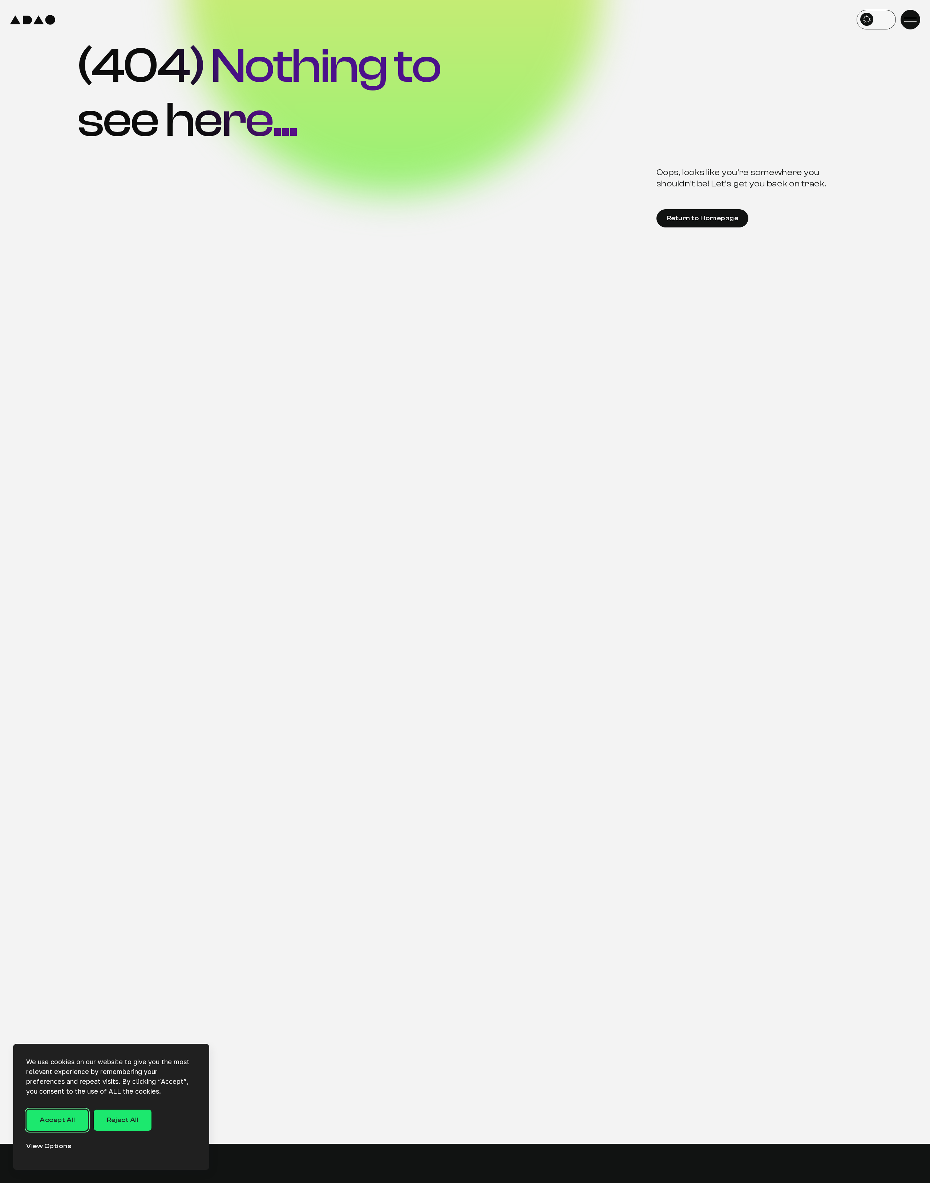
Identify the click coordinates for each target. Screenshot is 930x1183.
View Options (49, 1146)
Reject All (122, 1120)
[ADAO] (32, 20)
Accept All (57, 1120)
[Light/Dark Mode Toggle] (876, 19)
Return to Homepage (703, 218)
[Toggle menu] (910, 19)
